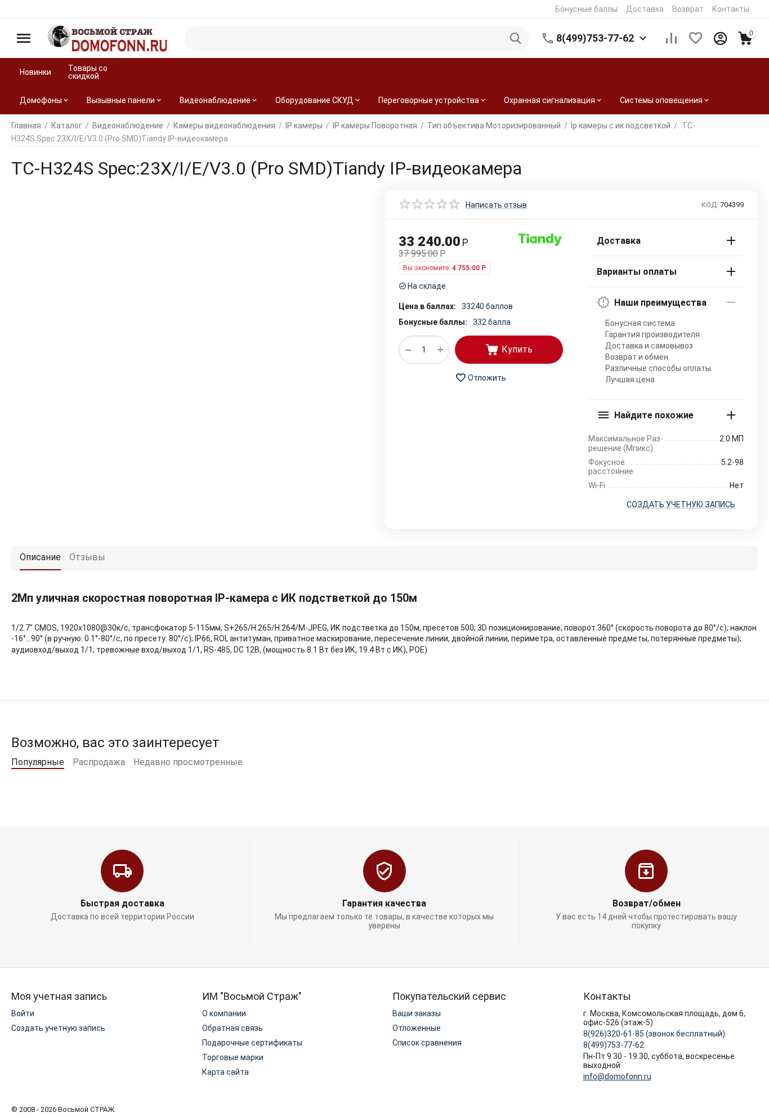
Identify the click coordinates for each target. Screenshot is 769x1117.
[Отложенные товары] (696, 38)
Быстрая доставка (122, 903)
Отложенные (416, 1028)
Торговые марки (232, 1057)
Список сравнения (427, 1042)
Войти (22, 1013)
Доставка (645, 9)
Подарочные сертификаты (252, 1042)
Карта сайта (225, 1071)
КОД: (709, 204)
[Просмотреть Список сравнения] (671, 38)
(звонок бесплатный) (654, 1033)
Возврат (688, 9)
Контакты (730, 9)
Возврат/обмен (646, 903)
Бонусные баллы (586, 9)
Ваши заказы (416, 1013)
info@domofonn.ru (617, 1076)
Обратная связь (232, 1028)
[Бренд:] (540, 239)
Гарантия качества (384, 903)
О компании (224, 1013)
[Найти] (516, 38)
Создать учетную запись (58, 1028)
